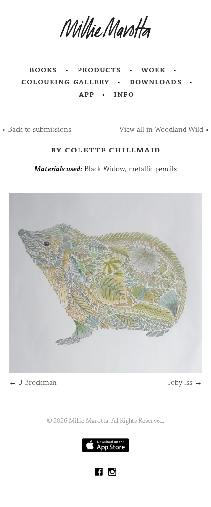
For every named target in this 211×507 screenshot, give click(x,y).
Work (153, 69)
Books (43, 69)
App (86, 94)
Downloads (156, 81)
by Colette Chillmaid (105, 149)
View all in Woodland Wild (161, 129)
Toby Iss (184, 382)
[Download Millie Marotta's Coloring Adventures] (105, 450)
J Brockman (33, 382)
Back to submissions (39, 129)
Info (124, 94)
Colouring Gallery (65, 81)
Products (100, 69)
